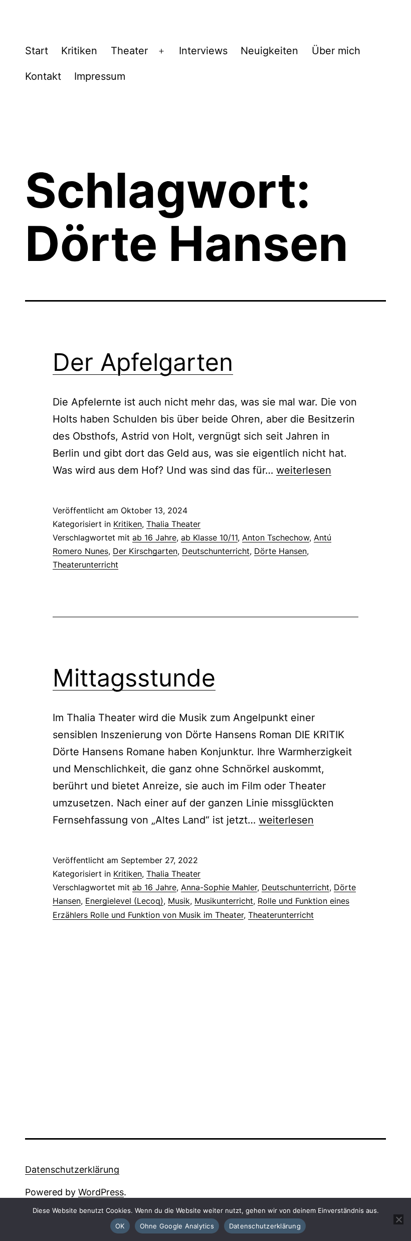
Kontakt (43, 76)
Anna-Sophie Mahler (219, 887)
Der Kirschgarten (145, 551)
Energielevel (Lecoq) (124, 901)
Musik (179, 901)
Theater (129, 51)
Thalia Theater (173, 524)
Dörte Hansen (280, 551)
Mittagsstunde (134, 678)
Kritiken (79, 51)
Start (36, 51)
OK (120, 1226)
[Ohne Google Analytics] (398, 1219)
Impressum (99, 76)
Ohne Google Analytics (177, 1226)
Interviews (203, 51)
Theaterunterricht (85, 565)
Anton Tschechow (275, 537)
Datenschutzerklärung (72, 1169)
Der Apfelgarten (143, 362)
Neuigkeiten (269, 51)
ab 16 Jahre (154, 537)
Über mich (336, 51)
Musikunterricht (223, 901)
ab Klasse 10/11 (209, 537)
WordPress (101, 1192)
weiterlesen (303, 470)
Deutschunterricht (216, 551)
